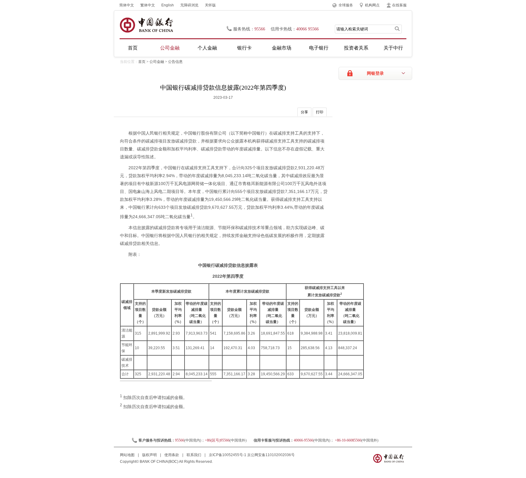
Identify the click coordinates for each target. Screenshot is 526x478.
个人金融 (207, 47)
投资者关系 (356, 47)
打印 (319, 112)
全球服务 (345, 5)
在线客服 (399, 5)
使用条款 (172, 455)
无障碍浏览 (189, 5)
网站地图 (127, 455)
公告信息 (175, 62)
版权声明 (150, 455)
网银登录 (375, 73)
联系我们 (194, 455)
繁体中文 (147, 5)
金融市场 (281, 47)
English (167, 5)
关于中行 (393, 47)
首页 (133, 47)
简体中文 (126, 5)
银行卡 (244, 47)
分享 (304, 112)
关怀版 (210, 5)
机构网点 (372, 5)
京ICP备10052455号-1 (227, 455)
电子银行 (318, 47)
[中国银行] (146, 25)
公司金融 (170, 47)
